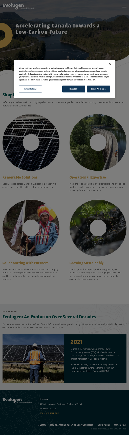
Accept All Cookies (98, 89)
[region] (64, 79)
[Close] (110, 64)
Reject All (74, 89)
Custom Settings (30, 89)
